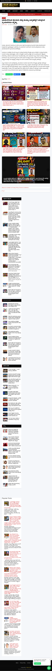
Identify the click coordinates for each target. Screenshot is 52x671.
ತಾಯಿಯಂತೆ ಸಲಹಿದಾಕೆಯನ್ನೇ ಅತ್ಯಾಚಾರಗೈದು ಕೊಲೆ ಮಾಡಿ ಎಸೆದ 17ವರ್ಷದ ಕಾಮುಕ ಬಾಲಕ (14, 445)
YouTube (35, 1)
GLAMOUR (39, 11)
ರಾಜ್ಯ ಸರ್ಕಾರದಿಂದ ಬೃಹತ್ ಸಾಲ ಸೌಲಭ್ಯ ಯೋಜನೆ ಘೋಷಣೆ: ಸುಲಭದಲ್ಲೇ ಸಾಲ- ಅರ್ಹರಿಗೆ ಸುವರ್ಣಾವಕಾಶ (14, 381)
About (17, 663)
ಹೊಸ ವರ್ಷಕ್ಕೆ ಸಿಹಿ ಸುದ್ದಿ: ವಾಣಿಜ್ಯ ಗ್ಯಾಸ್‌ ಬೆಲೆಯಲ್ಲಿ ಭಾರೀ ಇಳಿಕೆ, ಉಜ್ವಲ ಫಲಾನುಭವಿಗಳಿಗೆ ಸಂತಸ (14, 404)
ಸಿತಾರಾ (21, 11)
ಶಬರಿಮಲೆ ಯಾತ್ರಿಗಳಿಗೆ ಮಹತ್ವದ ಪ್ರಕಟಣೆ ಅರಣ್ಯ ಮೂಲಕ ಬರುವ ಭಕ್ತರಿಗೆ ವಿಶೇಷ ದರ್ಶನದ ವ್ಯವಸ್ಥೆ (14, 375)
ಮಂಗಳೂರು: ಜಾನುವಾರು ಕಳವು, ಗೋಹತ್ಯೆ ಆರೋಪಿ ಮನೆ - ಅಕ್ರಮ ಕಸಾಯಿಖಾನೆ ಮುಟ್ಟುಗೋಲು (14, 328)
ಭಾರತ (8, 11)
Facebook (29, 1)
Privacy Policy (15, 187)
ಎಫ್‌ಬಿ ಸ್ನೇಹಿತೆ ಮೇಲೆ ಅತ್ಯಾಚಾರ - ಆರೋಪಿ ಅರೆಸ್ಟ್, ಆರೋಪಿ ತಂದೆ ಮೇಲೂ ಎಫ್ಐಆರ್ (14, 359)
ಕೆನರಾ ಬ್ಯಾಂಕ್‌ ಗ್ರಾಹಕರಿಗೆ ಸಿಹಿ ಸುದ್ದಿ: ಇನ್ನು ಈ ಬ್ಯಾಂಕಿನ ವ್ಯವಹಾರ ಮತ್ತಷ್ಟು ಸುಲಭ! (14, 409)
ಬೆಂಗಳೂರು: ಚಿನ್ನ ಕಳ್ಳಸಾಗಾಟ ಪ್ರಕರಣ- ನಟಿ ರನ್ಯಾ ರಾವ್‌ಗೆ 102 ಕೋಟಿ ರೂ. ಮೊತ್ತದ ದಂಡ (14, 462)
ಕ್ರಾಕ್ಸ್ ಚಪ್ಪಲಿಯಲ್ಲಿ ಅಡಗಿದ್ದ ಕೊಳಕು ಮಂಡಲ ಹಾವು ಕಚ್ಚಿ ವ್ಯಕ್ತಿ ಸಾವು (14, 333)
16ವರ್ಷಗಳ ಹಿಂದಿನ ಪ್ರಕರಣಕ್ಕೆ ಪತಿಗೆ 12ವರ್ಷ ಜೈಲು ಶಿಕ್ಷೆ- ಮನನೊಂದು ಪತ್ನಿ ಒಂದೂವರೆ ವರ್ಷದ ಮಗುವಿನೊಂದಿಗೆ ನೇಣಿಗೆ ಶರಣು (14, 311)
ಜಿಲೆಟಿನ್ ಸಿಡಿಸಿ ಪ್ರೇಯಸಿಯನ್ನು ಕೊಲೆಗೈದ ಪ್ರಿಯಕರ (14, 484)
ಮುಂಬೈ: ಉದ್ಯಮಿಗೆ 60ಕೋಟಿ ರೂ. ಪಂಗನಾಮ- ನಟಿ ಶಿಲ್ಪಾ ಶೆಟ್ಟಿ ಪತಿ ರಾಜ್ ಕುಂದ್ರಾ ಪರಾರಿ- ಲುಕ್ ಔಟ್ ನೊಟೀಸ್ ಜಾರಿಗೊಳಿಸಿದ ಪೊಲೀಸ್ (14, 353)
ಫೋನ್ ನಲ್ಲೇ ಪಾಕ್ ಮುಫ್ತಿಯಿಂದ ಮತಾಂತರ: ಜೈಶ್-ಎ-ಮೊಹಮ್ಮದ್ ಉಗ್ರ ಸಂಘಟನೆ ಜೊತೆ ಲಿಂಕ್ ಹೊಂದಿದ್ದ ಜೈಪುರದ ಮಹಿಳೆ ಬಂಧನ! (14, 292)
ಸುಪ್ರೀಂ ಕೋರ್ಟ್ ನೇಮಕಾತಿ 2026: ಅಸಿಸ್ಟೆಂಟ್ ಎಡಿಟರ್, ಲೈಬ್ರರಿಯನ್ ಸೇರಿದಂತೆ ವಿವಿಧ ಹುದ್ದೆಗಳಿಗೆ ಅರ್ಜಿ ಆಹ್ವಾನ (13, 439)
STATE (4, 18)
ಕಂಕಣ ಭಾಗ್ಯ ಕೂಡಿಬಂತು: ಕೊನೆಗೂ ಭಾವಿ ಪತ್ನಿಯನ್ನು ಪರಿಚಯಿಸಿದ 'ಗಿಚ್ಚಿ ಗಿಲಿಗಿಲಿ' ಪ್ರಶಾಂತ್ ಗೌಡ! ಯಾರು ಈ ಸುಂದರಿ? (13, 432)
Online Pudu (28, 667)
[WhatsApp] (49, 668)
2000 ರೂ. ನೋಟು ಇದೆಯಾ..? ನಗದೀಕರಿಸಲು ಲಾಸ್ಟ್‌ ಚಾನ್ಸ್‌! (14, 419)
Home (3, 11)
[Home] (10, 5)
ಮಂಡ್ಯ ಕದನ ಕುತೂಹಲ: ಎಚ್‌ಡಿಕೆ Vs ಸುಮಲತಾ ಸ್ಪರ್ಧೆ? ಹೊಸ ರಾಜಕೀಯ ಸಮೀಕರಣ (14, 399)
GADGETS (33, 11)
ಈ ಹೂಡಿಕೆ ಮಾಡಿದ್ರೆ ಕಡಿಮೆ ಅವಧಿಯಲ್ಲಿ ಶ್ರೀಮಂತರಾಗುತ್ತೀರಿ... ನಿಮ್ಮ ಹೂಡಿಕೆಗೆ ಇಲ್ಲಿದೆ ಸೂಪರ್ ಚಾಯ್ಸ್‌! (14, 393)
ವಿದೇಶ (26, 11)
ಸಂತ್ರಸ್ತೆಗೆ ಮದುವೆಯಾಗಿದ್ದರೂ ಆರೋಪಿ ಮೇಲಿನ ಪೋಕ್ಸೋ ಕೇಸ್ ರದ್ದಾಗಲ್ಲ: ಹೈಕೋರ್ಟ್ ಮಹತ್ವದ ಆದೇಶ (14, 285)
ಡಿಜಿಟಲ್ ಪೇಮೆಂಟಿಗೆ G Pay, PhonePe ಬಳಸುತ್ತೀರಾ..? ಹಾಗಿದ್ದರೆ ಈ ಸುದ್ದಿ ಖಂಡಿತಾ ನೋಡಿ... (13, 387)
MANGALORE (47, 11)
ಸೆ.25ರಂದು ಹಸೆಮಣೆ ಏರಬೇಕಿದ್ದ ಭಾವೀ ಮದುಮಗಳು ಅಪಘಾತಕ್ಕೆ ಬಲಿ (14, 457)
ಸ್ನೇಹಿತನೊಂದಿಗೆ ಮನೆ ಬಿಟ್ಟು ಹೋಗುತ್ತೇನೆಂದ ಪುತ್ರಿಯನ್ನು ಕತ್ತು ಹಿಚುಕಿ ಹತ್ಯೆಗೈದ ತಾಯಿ (14, 305)
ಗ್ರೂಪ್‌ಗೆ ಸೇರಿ (37, 663)
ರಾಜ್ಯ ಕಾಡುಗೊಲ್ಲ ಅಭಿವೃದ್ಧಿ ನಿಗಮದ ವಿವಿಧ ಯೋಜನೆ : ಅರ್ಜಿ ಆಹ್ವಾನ (14, 323)
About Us (4, 187)
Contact (28, 663)
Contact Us (9, 187)
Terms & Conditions (24, 187)
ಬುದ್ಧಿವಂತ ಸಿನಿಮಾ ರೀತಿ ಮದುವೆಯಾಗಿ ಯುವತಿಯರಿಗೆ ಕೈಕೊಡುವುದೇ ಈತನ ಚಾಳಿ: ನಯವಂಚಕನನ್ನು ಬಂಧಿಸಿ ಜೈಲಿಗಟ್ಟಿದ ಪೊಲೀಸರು (13, 479)
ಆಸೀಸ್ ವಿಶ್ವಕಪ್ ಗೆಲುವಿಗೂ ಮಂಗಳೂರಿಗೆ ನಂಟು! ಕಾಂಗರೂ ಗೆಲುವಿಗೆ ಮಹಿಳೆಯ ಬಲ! (14, 414)
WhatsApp (10, 74)
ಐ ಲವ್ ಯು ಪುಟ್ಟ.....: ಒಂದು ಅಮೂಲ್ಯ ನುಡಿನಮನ (13, 370)
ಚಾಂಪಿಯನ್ (15, 11)
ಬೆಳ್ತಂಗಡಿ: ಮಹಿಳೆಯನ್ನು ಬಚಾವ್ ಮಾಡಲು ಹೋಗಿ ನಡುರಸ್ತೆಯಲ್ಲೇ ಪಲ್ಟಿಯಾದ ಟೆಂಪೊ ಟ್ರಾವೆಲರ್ (14, 318)
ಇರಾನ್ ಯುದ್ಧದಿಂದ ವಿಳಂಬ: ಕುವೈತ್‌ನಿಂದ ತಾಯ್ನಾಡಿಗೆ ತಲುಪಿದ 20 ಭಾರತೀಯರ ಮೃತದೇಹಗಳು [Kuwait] (14, 338)
